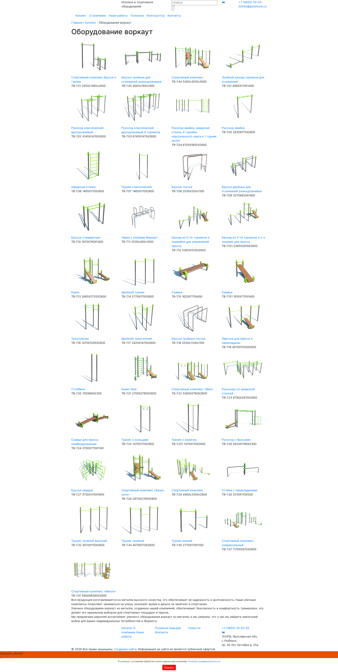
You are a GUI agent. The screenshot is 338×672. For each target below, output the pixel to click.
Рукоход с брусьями (236, 439)
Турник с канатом (184, 439)
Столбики (78, 389)
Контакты (174, 15)
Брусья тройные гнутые (188, 338)
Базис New (129, 389)
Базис (75, 292)
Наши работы (118, 15)
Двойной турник (133, 292)
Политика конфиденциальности (204, 661)
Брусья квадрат (82, 490)
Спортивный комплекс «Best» (192, 389)
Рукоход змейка (233, 128)
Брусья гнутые (182, 187)
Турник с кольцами (134, 439)
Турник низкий (182, 541)
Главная (76, 22)
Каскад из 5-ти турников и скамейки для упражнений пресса (190, 242)
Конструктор (156, 15)
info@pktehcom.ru (254, 6)
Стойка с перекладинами (239, 490)
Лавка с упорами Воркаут (139, 237)
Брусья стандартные (85, 237)
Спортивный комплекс (187, 77)
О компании (97, 15)
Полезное (137, 15)
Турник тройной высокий (89, 541)
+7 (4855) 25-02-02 (235, 628)
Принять (169, 667)
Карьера (175, 628)
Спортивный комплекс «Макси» (93, 591)
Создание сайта (125, 649)
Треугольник (80, 338)
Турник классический (136, 187)
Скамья (177, 292)
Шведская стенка (83, 187)
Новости (194, 628)
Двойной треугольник (136, 338)
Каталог (81, 15)
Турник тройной (132, 541)
